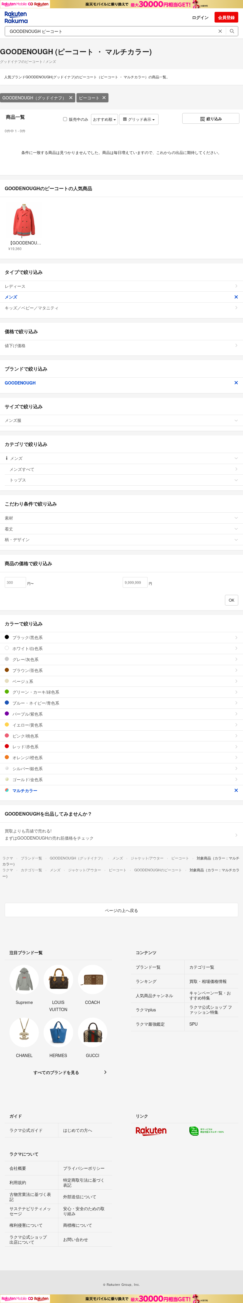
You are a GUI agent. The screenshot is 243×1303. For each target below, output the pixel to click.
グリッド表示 (139, 119)
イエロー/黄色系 (27, 725)
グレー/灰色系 (25, 659)
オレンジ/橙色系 (27, 757)
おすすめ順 (103, 119)
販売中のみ (78, 119)
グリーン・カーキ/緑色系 (35, 692)
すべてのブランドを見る (56, 1072)
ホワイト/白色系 (27, 648)
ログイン (200, 17)
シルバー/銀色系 (27, 768)
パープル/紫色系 (27, 714)
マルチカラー (24, 790)
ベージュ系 (22, 681)
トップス (17, 480)
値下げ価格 (15, 345)
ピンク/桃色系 (25, 736)
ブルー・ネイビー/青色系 (35, 703)
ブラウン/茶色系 (27, 670)
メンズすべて (21, 469)
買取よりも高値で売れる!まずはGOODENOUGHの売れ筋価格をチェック (49, 834)
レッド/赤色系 (25, 746)
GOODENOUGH (20, 383)
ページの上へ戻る (121, 910)
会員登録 (226, 17)
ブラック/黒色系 (27, 637)
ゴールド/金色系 (27, 779)
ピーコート (89, 98)
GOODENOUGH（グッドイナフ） (34, 98)
